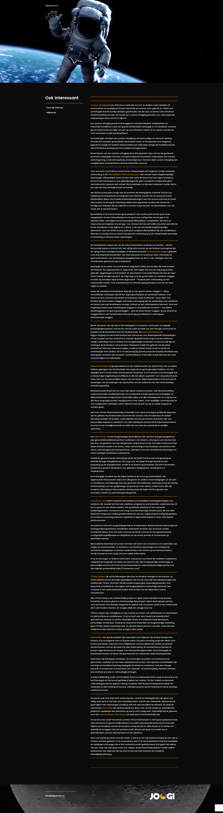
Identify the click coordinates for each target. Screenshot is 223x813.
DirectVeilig (106, 708)
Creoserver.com (98, 500)
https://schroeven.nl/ (152, 332)
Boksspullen (96, 637)
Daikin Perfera (100, 436)
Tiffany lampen (98, 576)
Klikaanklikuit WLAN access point (124, 174)
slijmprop (51, 112)
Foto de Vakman (55, 107)
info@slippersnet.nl (54, 795)
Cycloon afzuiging (99, 105)
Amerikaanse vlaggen (157, 251)
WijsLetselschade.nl (100, 366)
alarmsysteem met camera (113, 714)
